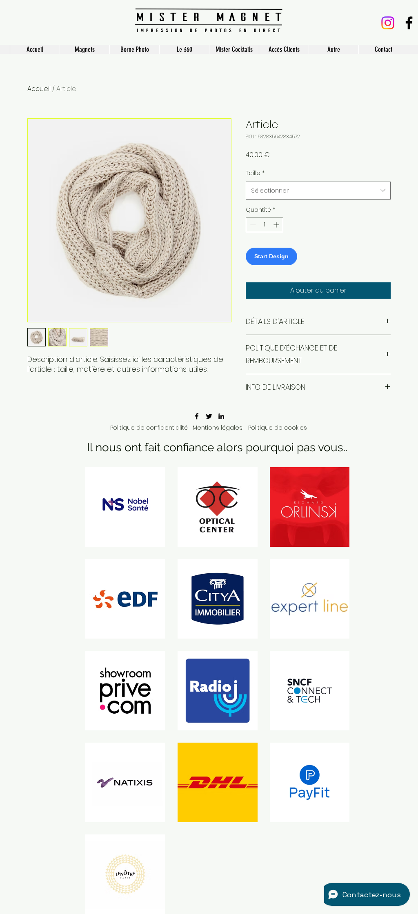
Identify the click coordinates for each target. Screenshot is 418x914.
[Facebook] (409, 22)
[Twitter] (209, 416)
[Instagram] (387, 22)
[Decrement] (252, 224)
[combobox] (318, 191)
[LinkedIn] (221, 416)
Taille (255, 173)
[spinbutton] (264, 224)
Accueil (39, 88)
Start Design (271, 256)
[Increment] (277, 224)
